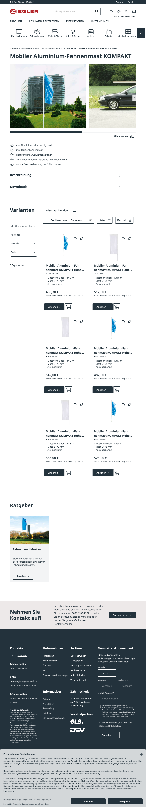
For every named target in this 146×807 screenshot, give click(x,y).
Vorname (102, 680)
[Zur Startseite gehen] (24, 11)
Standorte (22, 655)
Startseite (14, 48)
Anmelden (108, 735)
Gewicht (15, 243)
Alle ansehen (121, 136)
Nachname (123, 680)
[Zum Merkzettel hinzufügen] (81, 238)
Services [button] (132, 2)
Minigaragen (76, 660)
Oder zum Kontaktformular (23, 685)
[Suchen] (97, 11)
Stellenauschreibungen (54, 717)
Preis (13, 252)
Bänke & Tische (77, 670)
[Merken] (118, 11)
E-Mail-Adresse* (106, 692)
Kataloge (47, 713)
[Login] (126, 11)
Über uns (47, 665)
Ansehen (22, 576)
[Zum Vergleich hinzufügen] (75, 238)
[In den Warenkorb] (68, 306)
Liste (102, 220)
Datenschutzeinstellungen (55, 675)
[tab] (19, 33)
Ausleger (15, 234)
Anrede (101, 667)
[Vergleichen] (111, 11)
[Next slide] (141, 33)
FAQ (45, 670)
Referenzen (48, 655)
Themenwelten (50, 660)
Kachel (121, 220)
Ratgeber (47, 699)
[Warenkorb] (133, 11)
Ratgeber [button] (120, 2)
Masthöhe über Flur (21, 226)
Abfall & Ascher (78, 675)
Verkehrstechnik (78, 680)
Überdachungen (78, 655)
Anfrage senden (121, 615)
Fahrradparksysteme (80, 665)
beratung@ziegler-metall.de (23, 681)
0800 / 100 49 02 (18, 668)
